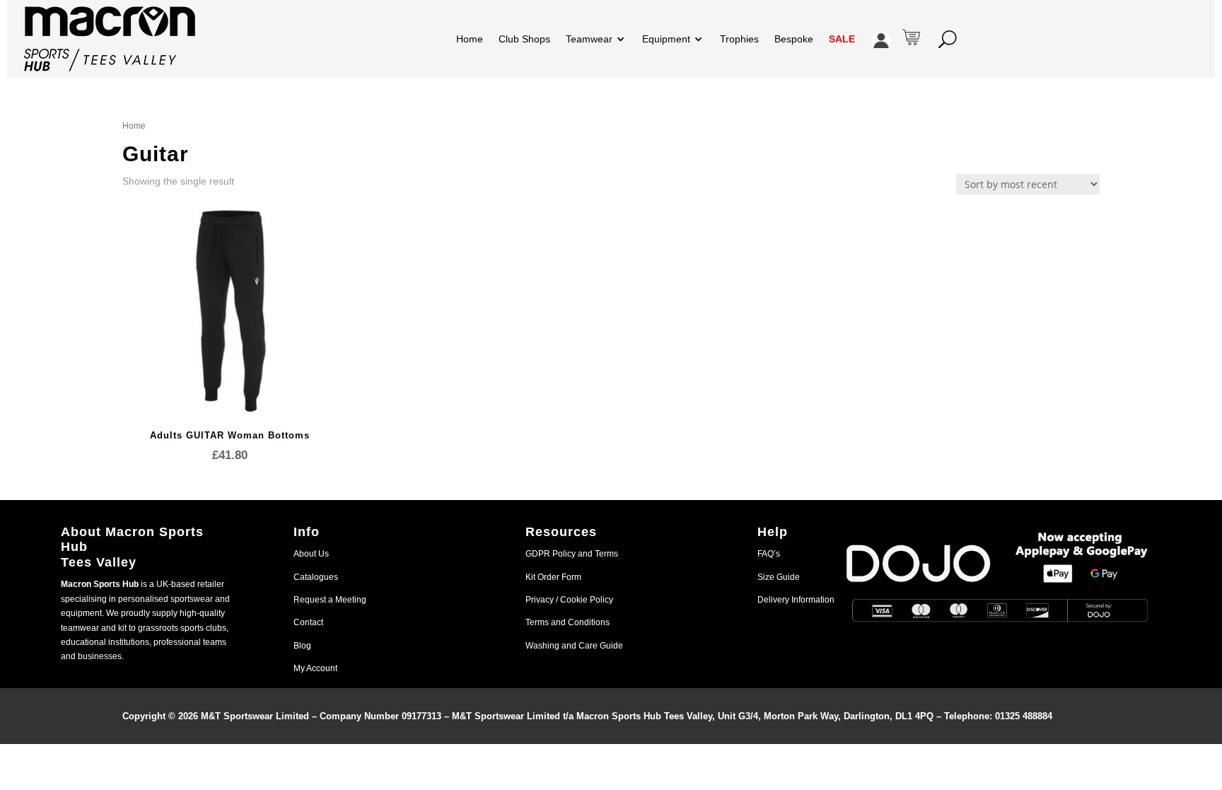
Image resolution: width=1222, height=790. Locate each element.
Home (469, 39)
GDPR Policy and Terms (571, 554)
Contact (308, 622)
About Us (311, 554)
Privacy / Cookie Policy (569, 600)
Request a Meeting (329, 600)
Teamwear (589, 39)
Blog (302, 646)
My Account (315, 668)
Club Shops (524, 39)
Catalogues (315, 577)
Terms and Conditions (567, 622)
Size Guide (778, 577)
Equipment (666, 39)
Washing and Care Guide (574, 646)
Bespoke (793, 39)
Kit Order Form (553, 577)
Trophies (739, 39)
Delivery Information (795, 600)
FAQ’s (768, 554)
